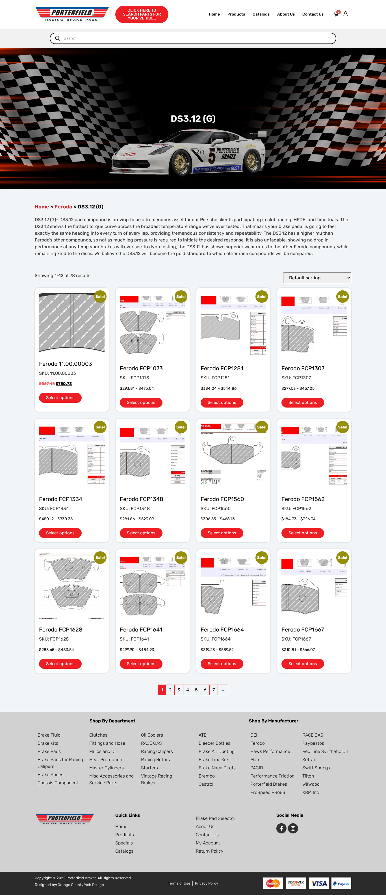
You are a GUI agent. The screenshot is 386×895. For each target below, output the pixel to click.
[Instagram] (293, 828)
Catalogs (261, 14)
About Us (286, 14)
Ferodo (63, 207)
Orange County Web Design (81, 885)
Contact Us (313, 14)
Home (214, 14)
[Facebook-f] (281, 828)
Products (236, 14)
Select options (60, 397)
